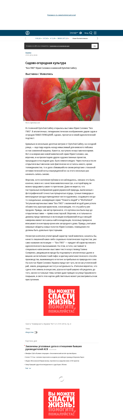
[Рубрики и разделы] (95, 33)
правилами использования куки (59, 46)
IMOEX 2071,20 (63, 38)
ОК (94, 46)
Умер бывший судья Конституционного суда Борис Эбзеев (46, 364)
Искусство (29, 332)
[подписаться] (36, 332)
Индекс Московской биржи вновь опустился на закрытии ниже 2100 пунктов (52, 361)
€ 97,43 (45, 38)
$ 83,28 (38, 38)
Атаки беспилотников (80, 38)
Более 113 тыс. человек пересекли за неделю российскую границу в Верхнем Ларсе (54, 357)
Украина (28, 53)
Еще (26, 368)
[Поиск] (91, 33)
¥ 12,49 (52, 38)
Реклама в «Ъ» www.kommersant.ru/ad (61, 15)
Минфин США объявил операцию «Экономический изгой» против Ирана (50, 353)
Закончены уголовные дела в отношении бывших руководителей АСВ (53, 348)
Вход (86, 33)
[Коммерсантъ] (27, 33)
